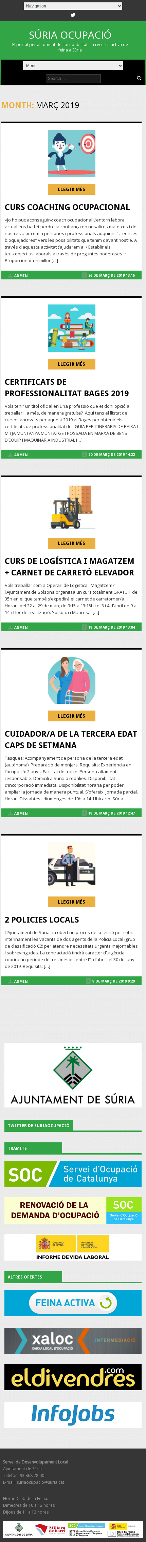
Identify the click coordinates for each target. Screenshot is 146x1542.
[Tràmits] (73, 1174)
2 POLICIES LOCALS (42, 920)
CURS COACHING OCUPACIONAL (67, 207)
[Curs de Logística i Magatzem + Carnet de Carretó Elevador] (71, 507)
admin (21, 276)
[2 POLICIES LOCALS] (71, 866)
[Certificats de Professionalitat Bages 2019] (71, 328)
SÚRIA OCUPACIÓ (70, 40)
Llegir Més (71, 189)
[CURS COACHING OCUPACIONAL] (71, 153)
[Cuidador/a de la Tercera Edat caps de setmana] (71, 680)
